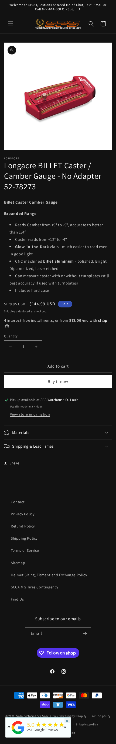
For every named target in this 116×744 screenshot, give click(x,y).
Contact (18, 501)
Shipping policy (87, 724)
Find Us (17, 599)
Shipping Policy (24, 538)
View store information (30, 414)
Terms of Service (25, 550)
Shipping (9, 311)
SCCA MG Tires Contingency (34, 587)
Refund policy (101, 716)
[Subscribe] (85, 633)
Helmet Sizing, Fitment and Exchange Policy (49, 574)
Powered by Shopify (73, 716)
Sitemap (18, 562)
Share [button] (14, 463)
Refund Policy (23, 526)
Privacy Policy (22, 514)
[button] (11, 24)
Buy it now (58, 381)
